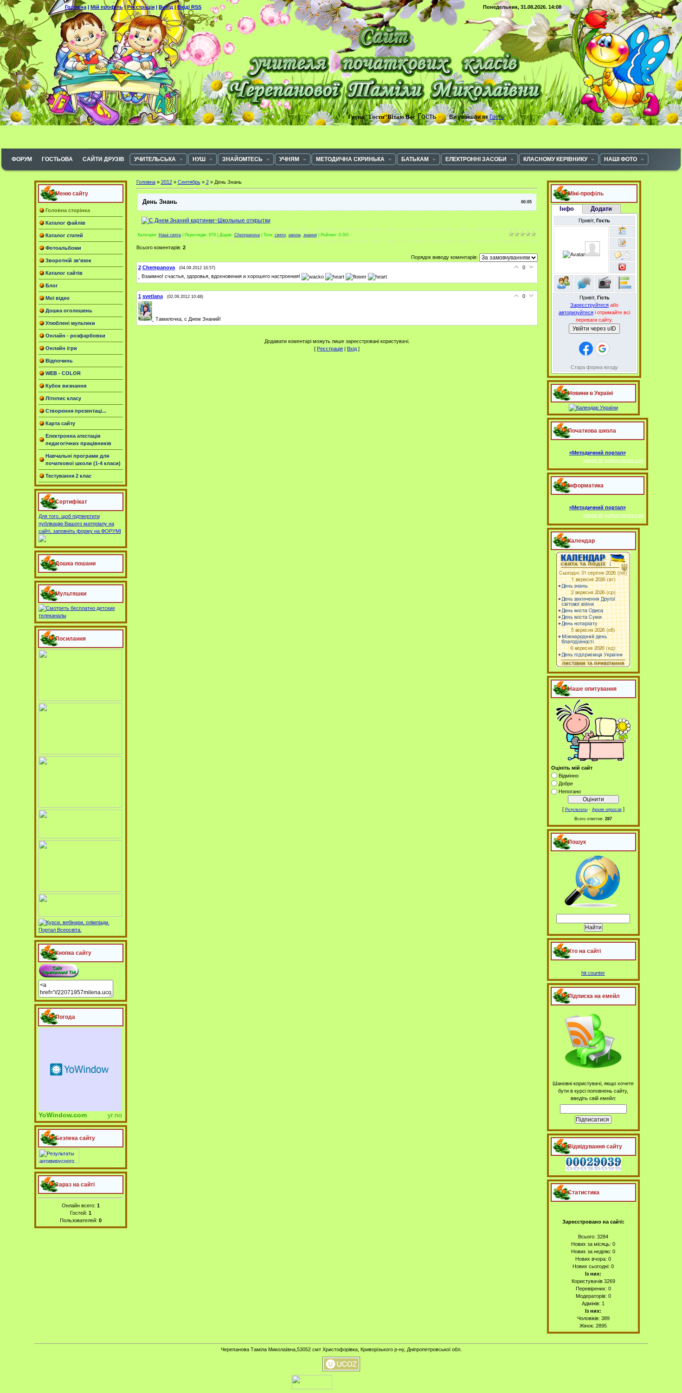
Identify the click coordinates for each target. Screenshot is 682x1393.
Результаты (576, 809)
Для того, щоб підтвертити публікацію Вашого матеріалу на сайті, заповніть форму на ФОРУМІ (80, 523)
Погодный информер (80, 1069)
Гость (496, 117)
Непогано (570, 791)
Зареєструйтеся (589, 305)
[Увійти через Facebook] (586, 349)
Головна (75, 7)
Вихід (166, 7)
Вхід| (184, 7)
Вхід (352, 348)
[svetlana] (146, 319)
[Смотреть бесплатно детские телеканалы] (81, 615)
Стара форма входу (594, 367)
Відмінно (569, 775)
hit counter (593, 973)
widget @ (593, 460)
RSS (196, 7)
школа (295, 235)
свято (280, 235)
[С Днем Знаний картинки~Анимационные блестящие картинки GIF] (206, 220)
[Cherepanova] (140, 276)
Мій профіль (106, 7)
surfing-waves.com (624, 460)
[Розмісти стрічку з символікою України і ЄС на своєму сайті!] (21, 21)
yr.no (115, 1115)
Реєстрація (140, 7)
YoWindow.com (63, 1115)
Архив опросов (607, 809)
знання (310, 235)
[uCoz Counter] (279, 1387)
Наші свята (170, 235)
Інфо (567, 208)
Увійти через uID (594, 328)
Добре (566, 783)
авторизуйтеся (576, 312)
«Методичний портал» (597, 452)
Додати (601, 208)
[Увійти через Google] (602, 348)
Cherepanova (247, 235)
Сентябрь (189, 182)
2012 (166, 182)
